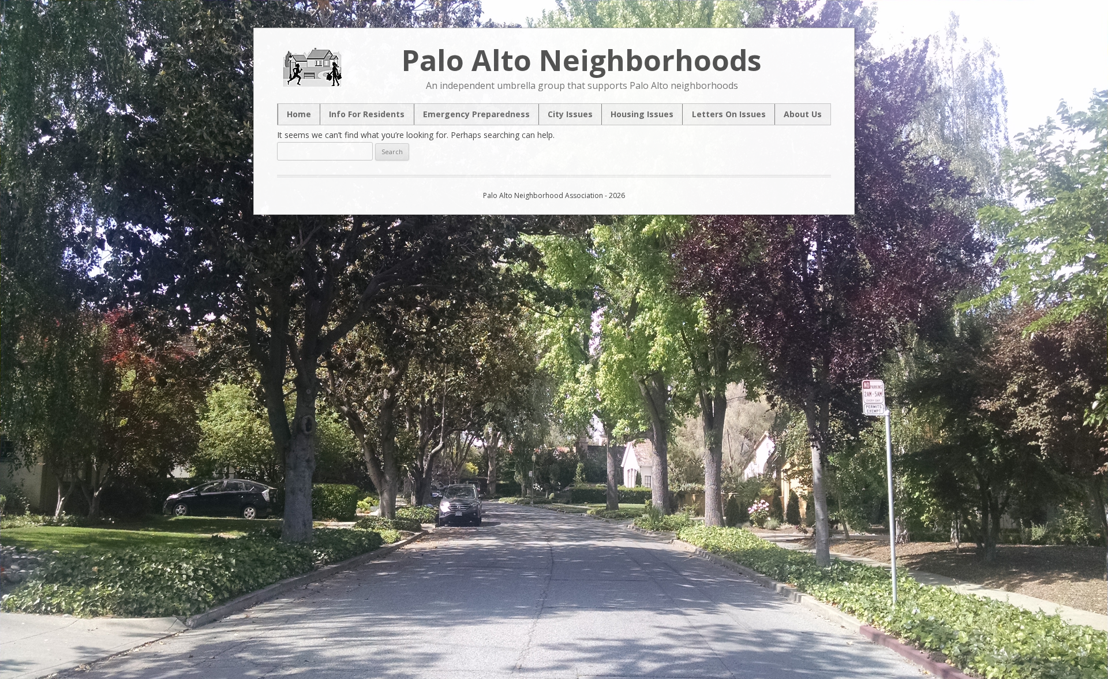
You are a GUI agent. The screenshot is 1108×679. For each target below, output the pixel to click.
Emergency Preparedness (476, 115)
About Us (803, 115)
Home (299, 115)
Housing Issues (642, 115)
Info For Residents (367, 115)
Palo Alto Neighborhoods (582, 60)
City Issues (570, 115)
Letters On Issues (729, 115)
